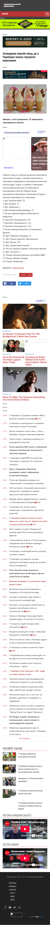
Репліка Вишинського (17, 815)
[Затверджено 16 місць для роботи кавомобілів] (9, 781)
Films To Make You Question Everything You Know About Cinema (24, 398)
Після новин (11, 844)
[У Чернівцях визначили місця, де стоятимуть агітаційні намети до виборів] (9, 805)
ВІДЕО (12, 897)
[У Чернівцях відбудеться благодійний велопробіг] (9, 756)
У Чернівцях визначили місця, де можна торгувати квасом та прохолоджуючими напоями (30, 769)
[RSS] (19, 907)
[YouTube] (10, 907)
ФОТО (13, 900)
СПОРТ (12, 893)
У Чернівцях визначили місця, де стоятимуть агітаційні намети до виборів (30, 805)
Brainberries (7, 331)
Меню (5, 14)
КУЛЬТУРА (12, 890)
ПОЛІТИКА (12, 883)
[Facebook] (5, 907)
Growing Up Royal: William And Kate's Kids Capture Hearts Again (36, 361)
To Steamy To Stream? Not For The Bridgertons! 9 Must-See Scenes (21, 335)
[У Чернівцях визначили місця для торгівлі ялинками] (9, 793)
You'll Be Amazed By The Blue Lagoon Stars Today (14, 359)
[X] (15, 907)
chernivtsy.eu (18, 268)
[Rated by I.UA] (16, 916)
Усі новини (24, 738)
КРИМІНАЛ (12, 887)
